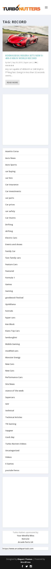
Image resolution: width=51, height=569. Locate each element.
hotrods (9, 311)
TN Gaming (10, 424)
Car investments (13, 191)
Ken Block (9, 324)
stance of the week (14, 390)
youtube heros (12, 470)
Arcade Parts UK (25, 542)
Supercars (10, 397)
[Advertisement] (25, 119)
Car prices (10, 204)
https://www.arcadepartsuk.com (18, 548)
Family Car (10, 251)
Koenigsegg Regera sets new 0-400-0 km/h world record (24, 57)
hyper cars (28, 62)
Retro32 (25, 539)
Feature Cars (11, 264)
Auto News (10, 158)
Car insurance (11, 184)
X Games (9, 463)
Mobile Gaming (12, 344)
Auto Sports (11, 164)
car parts (9, 198)
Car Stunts (10, 217)
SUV (7, 404)
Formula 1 (10, 277)
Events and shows (13, 244)
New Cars (9, 364)
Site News (10, 384)
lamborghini (11, 337)
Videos (8, 457)
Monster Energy (12, 357)
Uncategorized (12, 450)
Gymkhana (10, 304)
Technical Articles (13, 417)
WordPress (25, 562)
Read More (12, 82)
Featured (9, 271)
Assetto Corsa (12, 151)
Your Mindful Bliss (25, 535)
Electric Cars (11, 237)
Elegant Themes (25, 559)
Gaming (9, 291)
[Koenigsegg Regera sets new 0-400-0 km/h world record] (26, 38)
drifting (9, 231)
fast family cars (13, 257)
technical (9, 410)
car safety (10, 211)
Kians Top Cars (12, 331)
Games (8, 284)
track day (9, 437)
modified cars (11, 351)
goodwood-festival (14, 297)
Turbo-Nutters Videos (15, 443)
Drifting (9, 224)
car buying (10, 171)
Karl (9, 62)
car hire (9, 178)
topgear (9, 430)
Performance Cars (13, 377)
